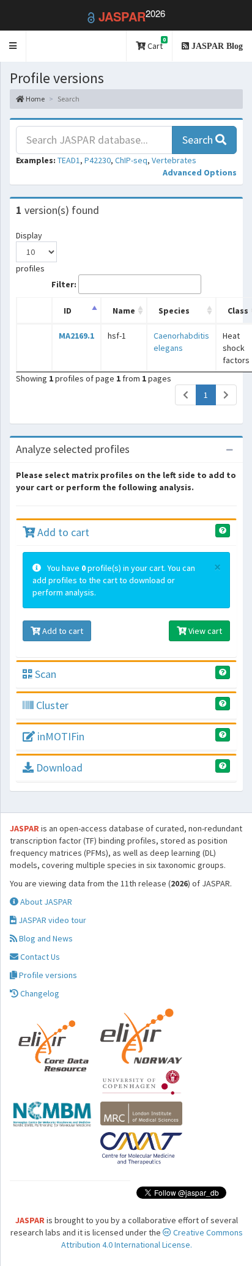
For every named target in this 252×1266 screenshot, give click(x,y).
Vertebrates (174, 160)
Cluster (51, 705)
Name (124, 310)
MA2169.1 (76, 335)
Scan (44, 674)
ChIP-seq (131, 160)
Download (58, 767)
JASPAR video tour (51, 920)
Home (34, 98)
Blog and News (45, 938)
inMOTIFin (59, 736)
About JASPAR (45, 901)
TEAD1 (68, 160)
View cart (204, 630)
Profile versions (47, 975)
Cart (156, 43)
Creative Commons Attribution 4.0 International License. (152, 1238)
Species (174, 310)
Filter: (63, 284)
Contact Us (39, 956)
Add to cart (62, 532)
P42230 (97, 160)
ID (68, 310)
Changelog (38, 993)
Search (198, 140)
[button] (13, 46)
